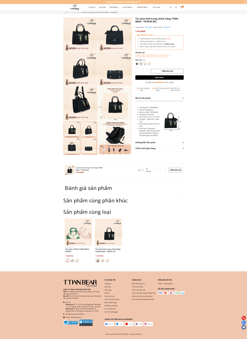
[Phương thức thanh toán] (171, 292)
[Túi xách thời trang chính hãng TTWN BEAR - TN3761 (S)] (108, 232)
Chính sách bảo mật (138, 290)
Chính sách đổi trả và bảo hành (142, 296)
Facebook (110, 324)
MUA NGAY (159, 77)
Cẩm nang (107, 290)
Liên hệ (106, 293)
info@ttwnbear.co (76, 317)
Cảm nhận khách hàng (111, 299)
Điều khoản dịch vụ (138, 284)
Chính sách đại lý (137, 287)
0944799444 (159, 82)
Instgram (149, 324)
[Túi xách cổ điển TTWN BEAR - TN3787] (78, 232)
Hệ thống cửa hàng (110, 306)
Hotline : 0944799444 (165, 284)
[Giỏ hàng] (181, 7)
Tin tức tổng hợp (109, 309)
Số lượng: (148, 170)
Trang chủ (107, 284)
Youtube (131, 324)
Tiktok (140, 324)
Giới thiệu (107, 287)
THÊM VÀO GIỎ (167, 71)
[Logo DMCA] (86, 322)
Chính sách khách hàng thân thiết (143, 299)
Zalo (121, 324)
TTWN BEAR (148, 27)
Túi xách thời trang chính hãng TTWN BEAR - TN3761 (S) (108, 250)
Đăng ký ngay (169, 44)
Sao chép (168, 39)
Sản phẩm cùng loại (87, 211)
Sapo (140, 334)
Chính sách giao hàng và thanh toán (144, 293)
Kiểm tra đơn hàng (110, 302)
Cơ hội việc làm (109, 296)
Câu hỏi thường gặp (111, 312)
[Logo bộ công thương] (70, 322)
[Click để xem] (80, 34)
